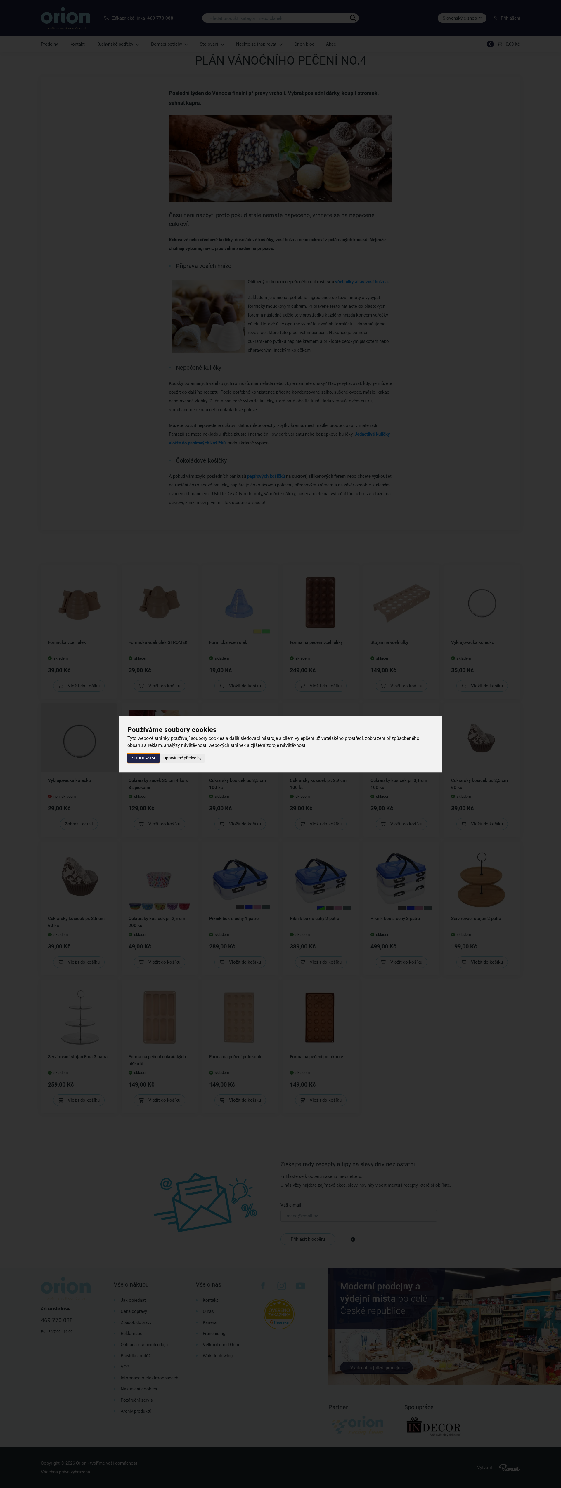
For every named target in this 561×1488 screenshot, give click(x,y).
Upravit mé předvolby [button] (182, 758)
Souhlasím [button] (143, 758)
